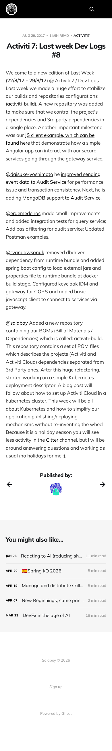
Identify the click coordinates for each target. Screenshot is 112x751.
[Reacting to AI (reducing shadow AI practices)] (56, 556)
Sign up (56, 686)
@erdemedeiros (23, 213)
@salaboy (17, 323)
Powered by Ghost (56, 713)
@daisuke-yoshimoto (29, 174)
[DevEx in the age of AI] (56, 615)
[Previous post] (9, 484)
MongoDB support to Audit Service (61, 198)
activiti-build (21, 104)
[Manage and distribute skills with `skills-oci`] (56, 585)
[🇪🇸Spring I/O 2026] (56, 571)
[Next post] (102, 484)
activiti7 (82, 35)
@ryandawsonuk (25, 252)
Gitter (52, 440)
